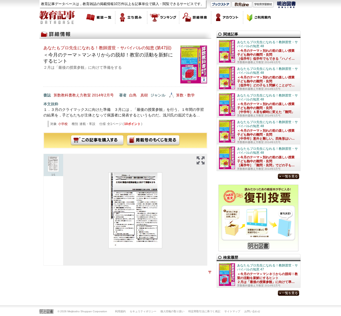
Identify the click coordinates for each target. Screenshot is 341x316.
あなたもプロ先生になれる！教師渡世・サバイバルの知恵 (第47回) (107, 48)
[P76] (135, 210)
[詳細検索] (195, 17)
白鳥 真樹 (138, 95)
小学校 (63, 124)
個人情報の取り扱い (172, 311)
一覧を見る (290, 176)
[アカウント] (227, 17)
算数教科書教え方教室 (72, 95)
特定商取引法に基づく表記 (204, 311)
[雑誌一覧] (99, 17)
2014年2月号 (103, 95)
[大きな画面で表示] (201, 160)
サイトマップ (232, 311)
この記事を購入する (97, 140)
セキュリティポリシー (143, 311)
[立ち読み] (131, 17)
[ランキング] (163, 17)
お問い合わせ (252, 311)
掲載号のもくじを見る (153, 140)
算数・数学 (185, 95)
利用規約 (120, 311)
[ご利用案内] (259, 17)
